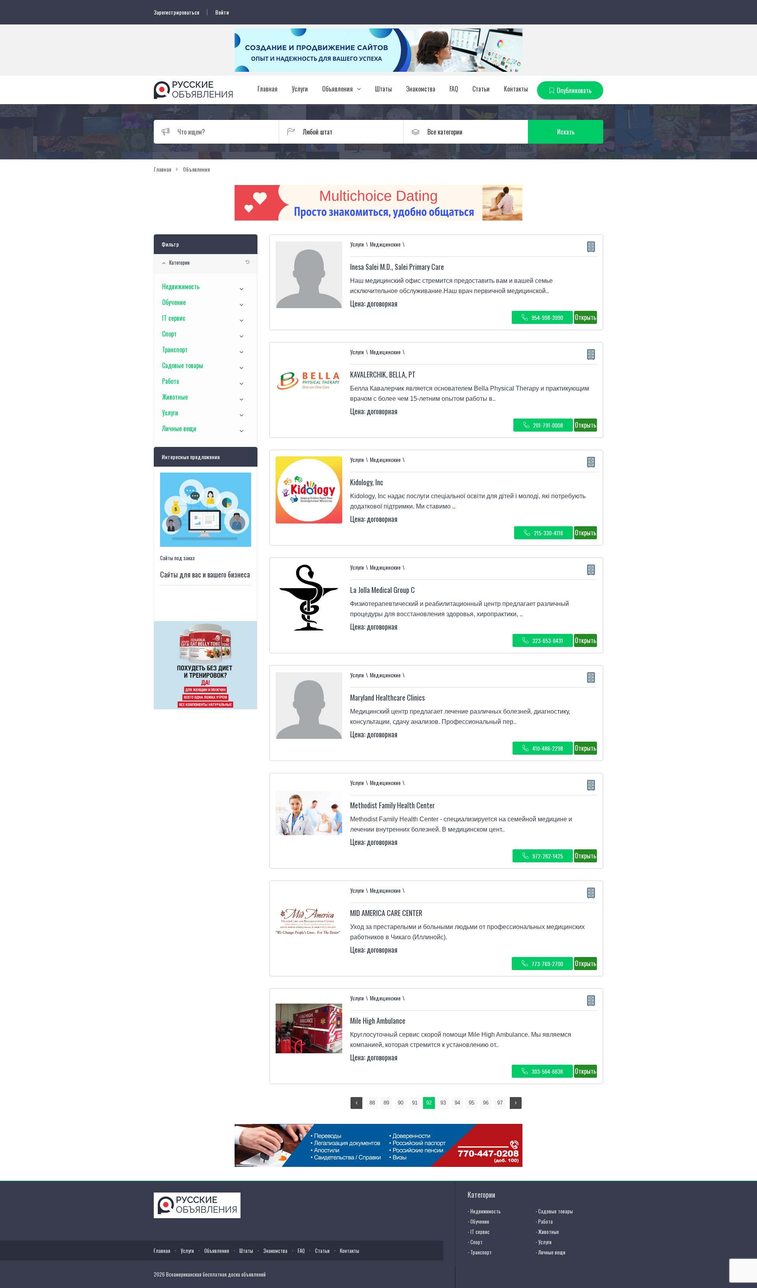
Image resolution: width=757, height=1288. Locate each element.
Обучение (174, 302)
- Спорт (475, 1242)
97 (500, 1103)
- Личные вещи (550, 1252)
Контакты (516, 89)
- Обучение (478, 1221)
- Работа (544, 1221)
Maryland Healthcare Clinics (387, 697)
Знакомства (420, 89)
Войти (222, 12)
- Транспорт (480, 1252)
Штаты (383, 89)
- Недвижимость (484, 1211)
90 (400, 1103)
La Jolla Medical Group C (382, 590)
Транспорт (175, 349)
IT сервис (173, 318)
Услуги (300, 89)
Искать (565, 131)
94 (457, 1103)
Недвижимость (181, 286)
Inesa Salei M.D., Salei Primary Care (397, 267)
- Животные (547, 1231)
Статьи (481, 89)
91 (415, 1103)
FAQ (453, 89)
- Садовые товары (554, 1211)
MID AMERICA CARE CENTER (386, 913)
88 (372, 1103)
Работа (170, 381)
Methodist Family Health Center (392, 805)
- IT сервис (479, 1231)
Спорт (169, 333)
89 (386, 1103)
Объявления (337, 89)
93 (443, 1103)
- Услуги (543, 1242)
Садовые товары (182, 365)
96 (486, 1103)
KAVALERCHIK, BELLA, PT (383, 374)
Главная (267, 89)
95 (471, 1103)
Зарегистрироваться (176, 12)
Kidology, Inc (366, 482)
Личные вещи (179, 428)
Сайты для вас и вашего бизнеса (205, 574)
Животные (175, 397)
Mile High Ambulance (377, 1020)
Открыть (585, 317)
